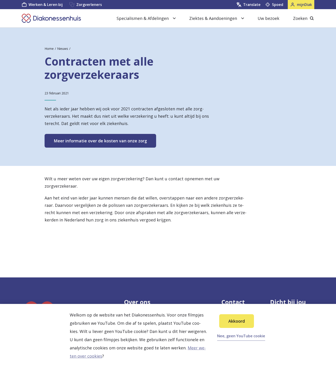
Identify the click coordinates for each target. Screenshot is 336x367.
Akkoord (236, 321)
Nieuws (62, 48)
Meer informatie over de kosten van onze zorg (100, 141)
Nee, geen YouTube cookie (241, 335)
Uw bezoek (268, 18)
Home (49, 48)
